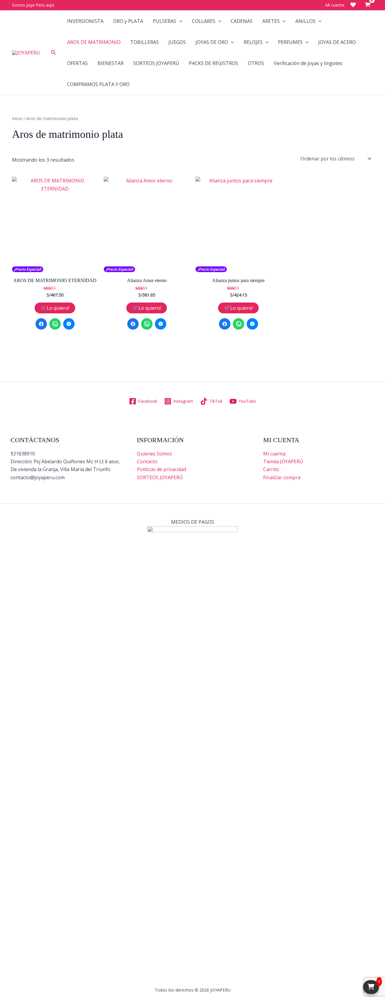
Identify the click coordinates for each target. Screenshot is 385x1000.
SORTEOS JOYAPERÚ (156, 63)
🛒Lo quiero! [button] (55, 308)
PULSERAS (164, 21)
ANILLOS (305, 21)
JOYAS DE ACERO (337, 42)
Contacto (147, 461)
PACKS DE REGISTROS (213, 63)
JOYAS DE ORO (212, 42)
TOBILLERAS (144, 42)
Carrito (271, 469)
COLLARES (203, 21)
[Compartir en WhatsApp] (55, 324)
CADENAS (242, 21)
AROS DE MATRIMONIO (94, 42)
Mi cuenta (274, 453)
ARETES (271, 21)
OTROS (256, 63)
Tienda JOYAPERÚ (283, 461)
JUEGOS (177, 42)
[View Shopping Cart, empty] (367, 5)
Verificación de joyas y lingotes (308, 63)
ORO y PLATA (128, 21)
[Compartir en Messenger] (69, 324)
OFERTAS (77, 63)
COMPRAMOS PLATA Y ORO (98, 84)
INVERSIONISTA (85, 21)
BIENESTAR (110, 63)
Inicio (17, 118)
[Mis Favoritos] (353, 5)
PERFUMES (290, 42)
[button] (53, 53)
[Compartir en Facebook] (41, 324)
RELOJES (253, 42)
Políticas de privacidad (161, 469)
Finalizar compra (281, 477)
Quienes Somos (154, 453)
